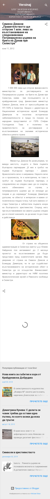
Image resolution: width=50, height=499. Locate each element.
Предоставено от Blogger (26, 488)
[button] (46, 24)
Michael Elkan (36, 494)
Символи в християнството (18, 452)
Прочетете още (39, 401)
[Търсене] (46, 5)
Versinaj (25, 5)
